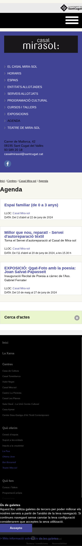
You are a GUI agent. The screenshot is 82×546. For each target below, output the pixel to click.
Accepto (16, 528)
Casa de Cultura (10, 371)
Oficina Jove (8, 456)
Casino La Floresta (11, 393)
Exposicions (17, 114)
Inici (2, 181)
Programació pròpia (12, 493)
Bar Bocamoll (9, 462)
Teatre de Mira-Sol (23, 127)
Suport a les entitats (12, 440)
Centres (12, 181)
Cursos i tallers (21, 107)
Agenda (13, 120)
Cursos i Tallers (9, 487)
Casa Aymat (8, 409)
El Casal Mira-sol (22, 66)
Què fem (8, 480)
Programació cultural (27, 100)
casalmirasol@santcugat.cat (23, 154)
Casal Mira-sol (27, 181)
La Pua (6, 451)
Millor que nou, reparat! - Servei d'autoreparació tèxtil (33, 234)
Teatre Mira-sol (9, 468)
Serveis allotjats (22, 93)
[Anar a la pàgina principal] (14, 20)
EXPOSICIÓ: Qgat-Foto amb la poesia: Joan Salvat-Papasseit (40, 270)
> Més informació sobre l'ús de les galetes (29, 538)
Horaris (14, 73)
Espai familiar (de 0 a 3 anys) (31, 205)
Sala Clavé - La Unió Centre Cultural (20, 404)
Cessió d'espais (10, 434)
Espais (12, 80)
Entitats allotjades (24, 87)
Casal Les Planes (11, 398)
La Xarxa (8, 353)
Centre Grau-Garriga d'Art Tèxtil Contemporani (25, 415)
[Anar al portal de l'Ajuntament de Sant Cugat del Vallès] (71, 8)
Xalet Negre (8, 382)
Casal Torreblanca (11, 376)
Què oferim (9, 428)
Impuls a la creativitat (13, 445)
